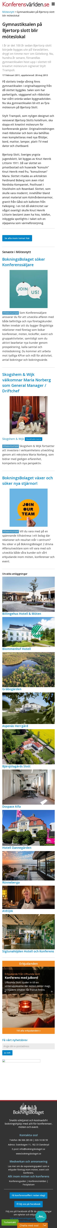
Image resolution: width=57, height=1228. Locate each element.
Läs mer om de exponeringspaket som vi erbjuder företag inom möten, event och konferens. (28, 1169)
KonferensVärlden (37, 1181)
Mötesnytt (8, 12)
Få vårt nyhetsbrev (15, 1040)
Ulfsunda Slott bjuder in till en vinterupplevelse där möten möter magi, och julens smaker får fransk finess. (28, 986)
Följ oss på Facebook (29, 1204)
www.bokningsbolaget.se (28, 1153)
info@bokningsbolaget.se (32, 1149)
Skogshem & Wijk (13, 439)
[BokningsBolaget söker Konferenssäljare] (29, 289)
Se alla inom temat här (17, 238)
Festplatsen (29, 1184)
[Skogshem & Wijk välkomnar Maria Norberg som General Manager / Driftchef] (29, 415)
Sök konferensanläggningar (22, 1218)
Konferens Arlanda (28, 1221)
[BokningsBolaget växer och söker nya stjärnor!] (29, 508)
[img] (28, 997)
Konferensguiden (17, 1181)
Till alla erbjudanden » (28, 1030)
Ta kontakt (10, 1222)
